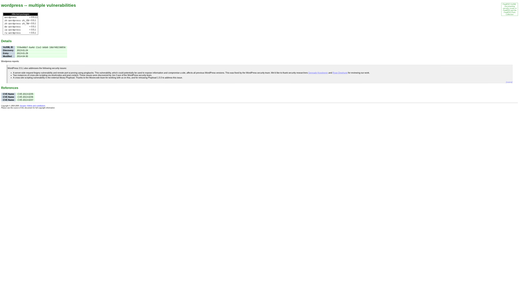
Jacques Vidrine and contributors (32, 106)
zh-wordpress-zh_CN (16, 20)
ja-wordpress (12, 30)
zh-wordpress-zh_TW (16, 23)
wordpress (10, 17)
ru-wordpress (12, 33)
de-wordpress (12, 26)
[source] (509, 82)
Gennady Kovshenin (318, 73)
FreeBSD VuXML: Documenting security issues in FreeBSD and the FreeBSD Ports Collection (510, 9)
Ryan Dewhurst (340, 73)
